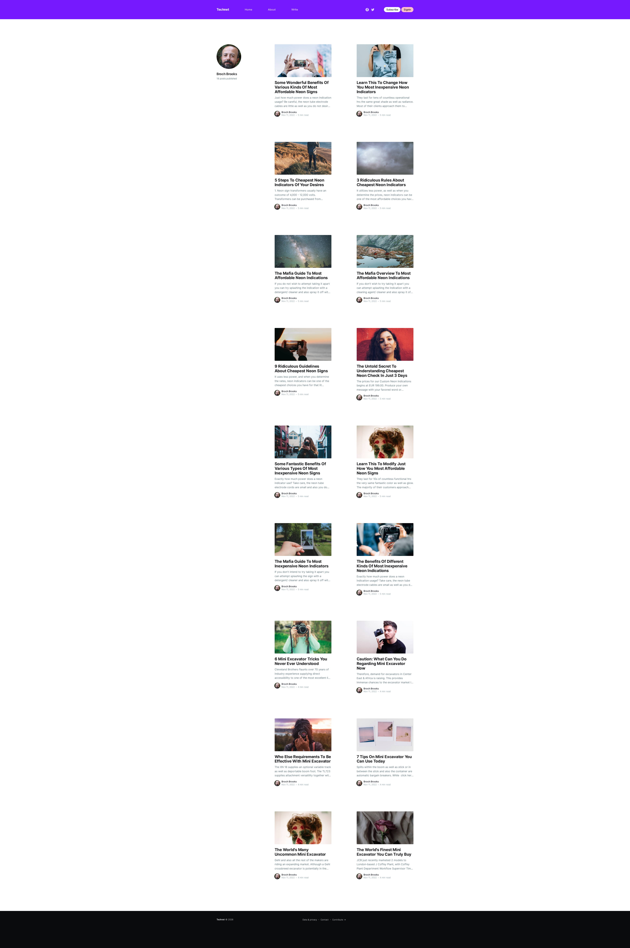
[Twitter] (373, 9)
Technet (223, 9)
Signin (407, 9)
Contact (325, 919)
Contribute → (339, 919)
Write (294, 9)
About (272, 9)
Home (248, 9)
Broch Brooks (289, 112)
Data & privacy (310, 919)
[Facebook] (367, 9)
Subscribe (392, 9)
